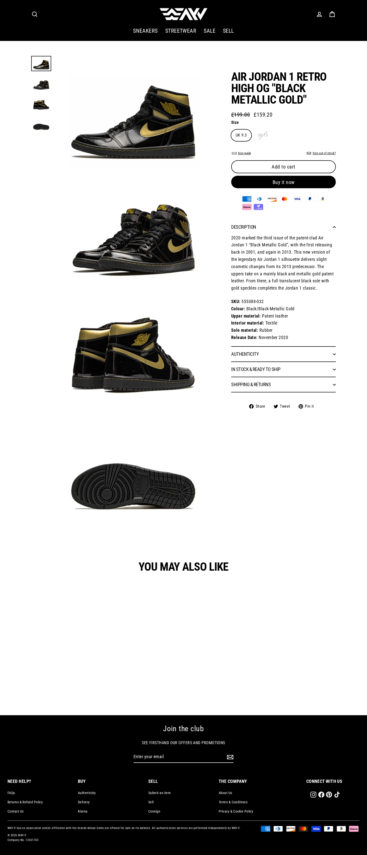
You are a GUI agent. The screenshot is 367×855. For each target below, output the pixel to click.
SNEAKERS (145, 31)
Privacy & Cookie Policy (236, 811)
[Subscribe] (229, 757)
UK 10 (263, 135)
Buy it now (284, 182)
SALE (209, 31)
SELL (228, 31)
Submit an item (159, 793)
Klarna (83, 811)
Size (235, 122)
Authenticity (87, 793)
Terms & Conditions (233, 802)
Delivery (84, 802)
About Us (225, 793)
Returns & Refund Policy (25, 802)
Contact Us (15, 811)
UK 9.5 (241, 135)
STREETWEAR (180, 31)
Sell (151, 802)
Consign (154, 811)
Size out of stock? (324, 153)
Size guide (244, 153)
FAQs (11, 793)
